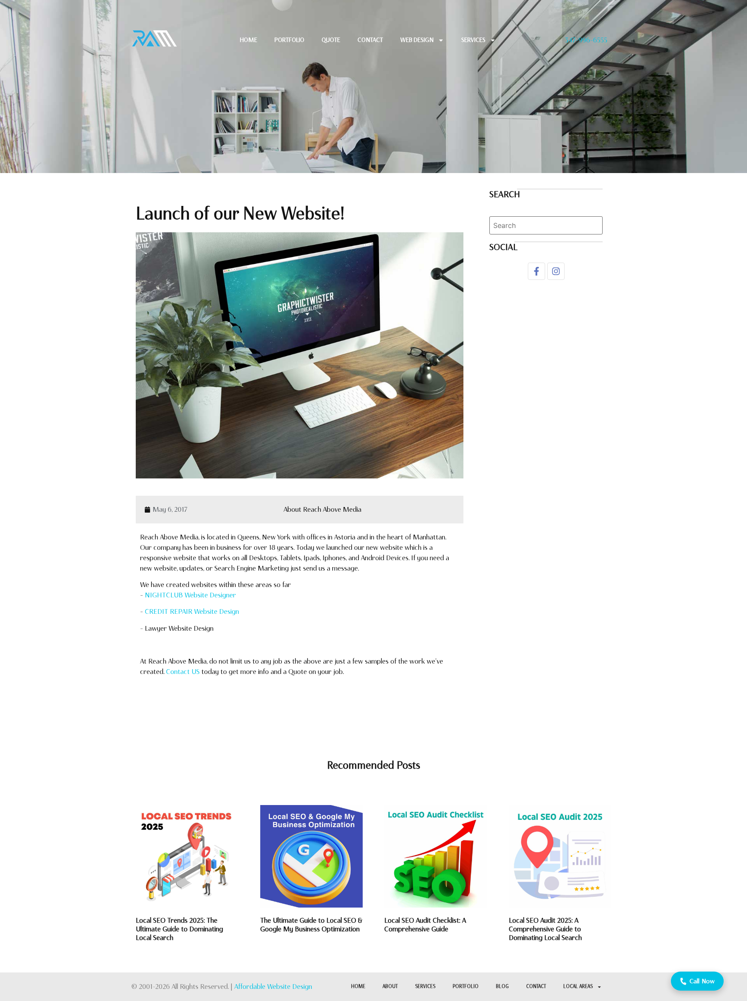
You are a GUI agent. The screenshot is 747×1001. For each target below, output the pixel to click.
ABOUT (390, 986)
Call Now (702, 981)
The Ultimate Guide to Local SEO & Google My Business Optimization (311, 924)
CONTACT (370, 40)
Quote (331, 40)
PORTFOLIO (466, 986)
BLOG (502, 986)
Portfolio (289, 40)
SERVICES (425, 986)
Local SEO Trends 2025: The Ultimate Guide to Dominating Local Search (179, 929)
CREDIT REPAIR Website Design (192, 611)
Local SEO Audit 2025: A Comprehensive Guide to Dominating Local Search (545, 929)
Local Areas (578, 986)
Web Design (417, 40)
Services (473, 40)
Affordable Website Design (273, 986)
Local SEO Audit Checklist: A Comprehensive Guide (425, 924)
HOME (358, 986)
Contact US (183, 671)
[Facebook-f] (536, 271)
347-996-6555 (586, 40)
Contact (536, 986)
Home (248, 40)
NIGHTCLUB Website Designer (190, 595)
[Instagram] (556, 271)
